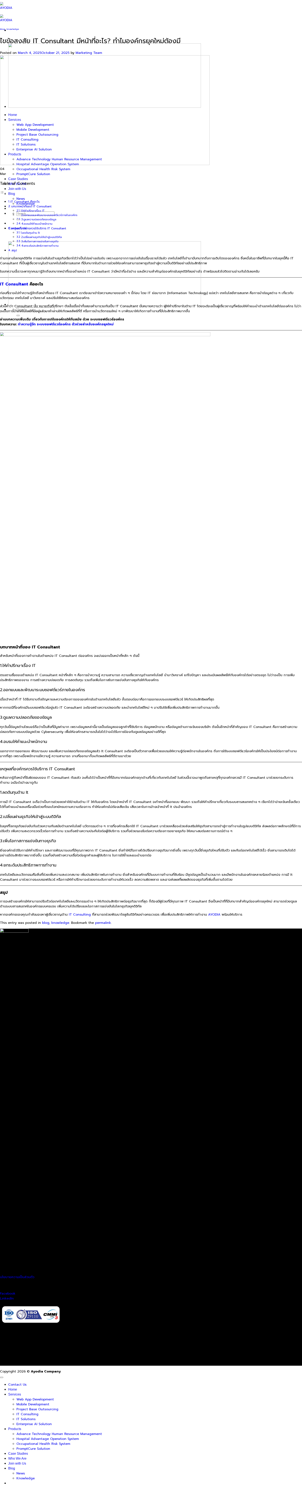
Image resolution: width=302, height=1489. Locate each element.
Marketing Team (89, 52)
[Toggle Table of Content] (3, 193)
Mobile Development (32, 1404)
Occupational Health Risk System (43, 169)
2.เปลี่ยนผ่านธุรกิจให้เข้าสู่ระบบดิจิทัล (41, 237)
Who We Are (17, 1458)
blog (2, 29)
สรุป (14, 250)
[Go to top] (1, 1377)
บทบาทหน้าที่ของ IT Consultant (31, 206)
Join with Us (17, 189)
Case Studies (18, 179)
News (20, 198)
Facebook (7, 1293)
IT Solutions (26, 1419)
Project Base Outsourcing (37, 1409)
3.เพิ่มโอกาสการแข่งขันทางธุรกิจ (40, 241)
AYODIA (214, 914)
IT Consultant (14, 284)
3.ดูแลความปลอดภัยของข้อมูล (38, 219)
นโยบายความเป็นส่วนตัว (17, 1277)
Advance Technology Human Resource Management (59, 1433)
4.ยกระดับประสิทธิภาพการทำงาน (40, 246)
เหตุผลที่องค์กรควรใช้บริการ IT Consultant (38, 228)
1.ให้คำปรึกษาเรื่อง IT (33, 211)
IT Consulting (80, 914)
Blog (11, 193)
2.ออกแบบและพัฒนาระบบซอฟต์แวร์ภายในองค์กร (49, 215)
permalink (103, 922)
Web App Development (35, 1399)
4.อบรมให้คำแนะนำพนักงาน (36, 224)
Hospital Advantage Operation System (47, 1438)
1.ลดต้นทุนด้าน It (30, 233)
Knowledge (25, 1478)
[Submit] (18, 219)
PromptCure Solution (33, 174)
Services (14, 1394)
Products (14, 1429)
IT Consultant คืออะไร (25, 201)
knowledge (13, 29)
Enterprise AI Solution (34, 1424)
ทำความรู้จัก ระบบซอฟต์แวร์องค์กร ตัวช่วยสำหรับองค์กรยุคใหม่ (66, 324)
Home (12, 1389)
